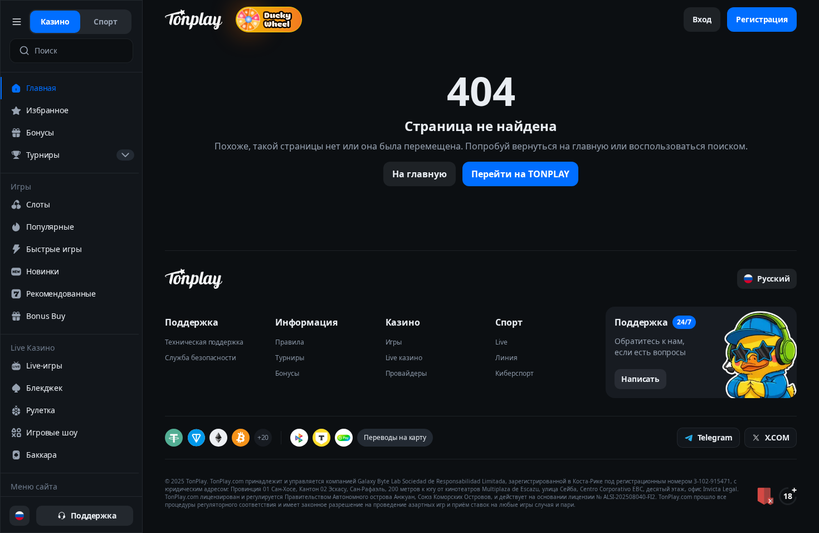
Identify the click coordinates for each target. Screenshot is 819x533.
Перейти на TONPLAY (520, 174)
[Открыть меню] (17, 22)
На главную (419, 174)
